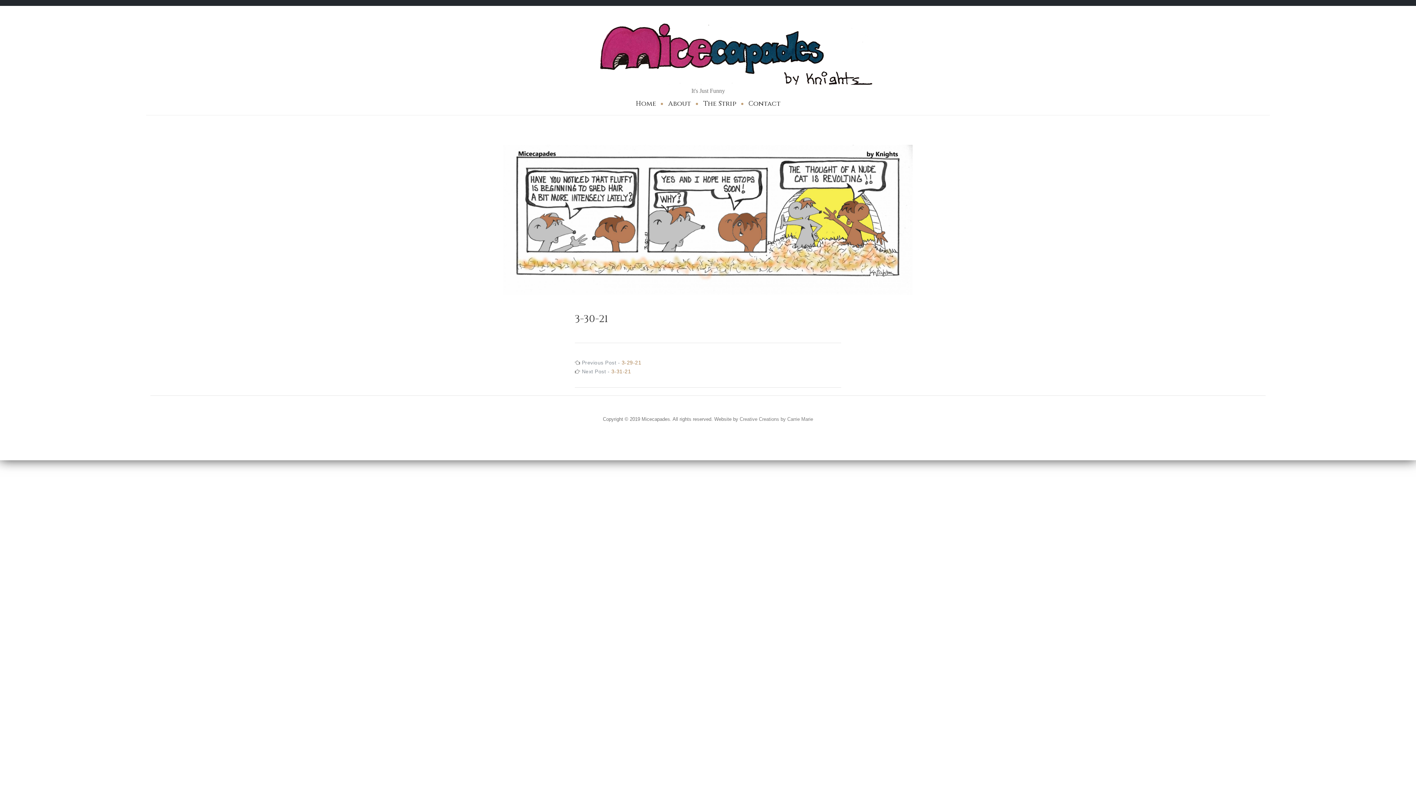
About (679, 103)
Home (646, 103)
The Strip (719, 103)
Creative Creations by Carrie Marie (776, 419)
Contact (765, 103)
